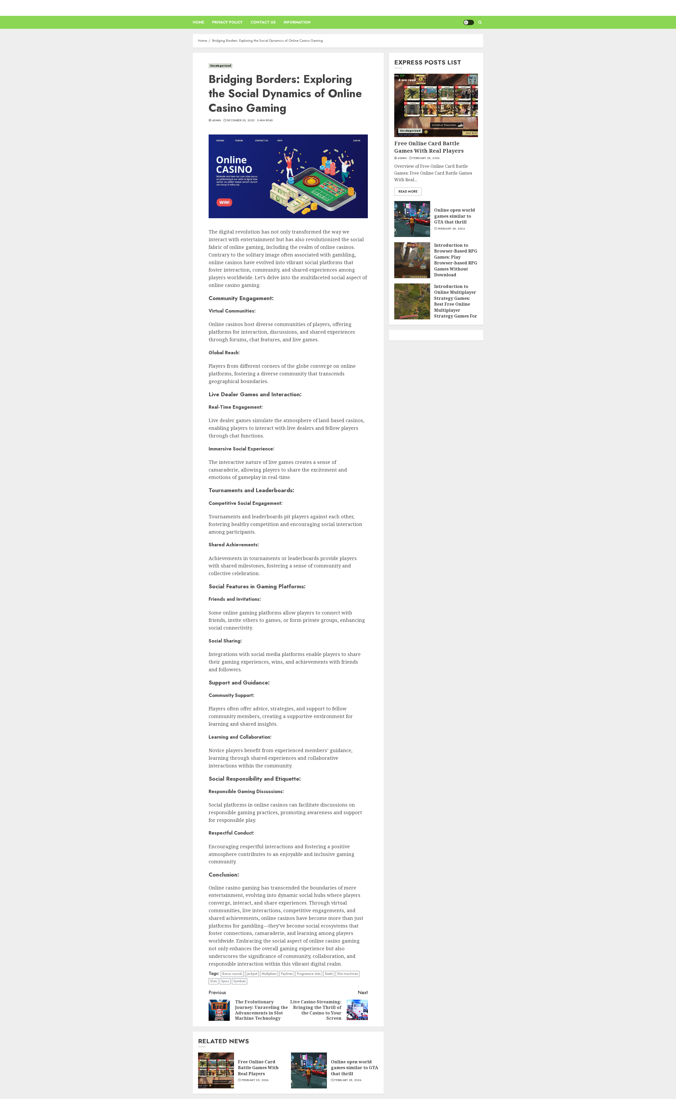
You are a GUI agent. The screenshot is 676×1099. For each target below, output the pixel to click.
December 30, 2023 (241, 120)
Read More (407, 191)
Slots (213, 981)
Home (198, 22)
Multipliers (269, 973)
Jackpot (252, 973)
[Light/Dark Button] (468, 22)
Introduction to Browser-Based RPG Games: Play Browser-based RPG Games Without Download (455, 260)
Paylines (287, 973)
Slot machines (347, 973)
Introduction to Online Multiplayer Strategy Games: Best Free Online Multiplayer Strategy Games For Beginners (455, 304)
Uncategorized (220, 66)
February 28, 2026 (255, 1080)
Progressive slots (309, 973)
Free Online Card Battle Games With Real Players (258, 1068)
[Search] (480, 22)
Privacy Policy (227, 22)
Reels (329, 973)
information (297, 22)
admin (216, 120)
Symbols (239, 981)
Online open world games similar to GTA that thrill (354, 1068)
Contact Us (263, 22)
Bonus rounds (232, 973)
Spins (225, 981)
